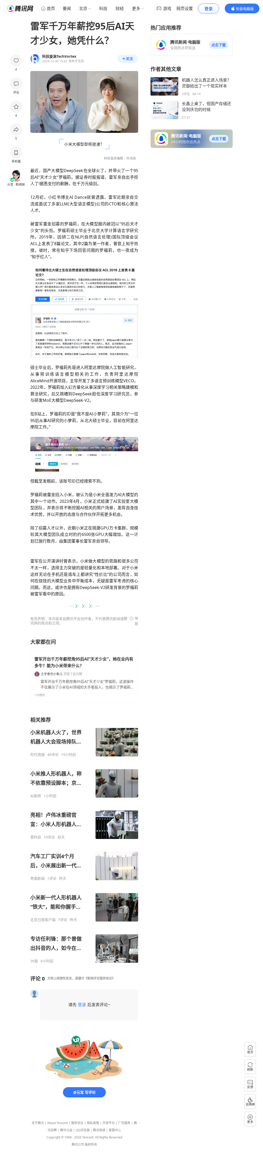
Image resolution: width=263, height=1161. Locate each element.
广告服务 (124, 1123)
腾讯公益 (66, 1130)
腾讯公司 (78, 1144)
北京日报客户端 (42, 920)
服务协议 (77, 1123)
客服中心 (115, 1130)
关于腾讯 (38, 1123)
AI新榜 (35, 796)
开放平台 (108, 1123)
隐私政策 (93, 1123)
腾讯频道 (99, 1130)
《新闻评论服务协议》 (99, 978)
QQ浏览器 (83, 1130)
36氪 (34, 961)
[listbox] (84, 840)
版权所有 (91, 1144)
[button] (218, 45)
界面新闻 (37, 878)
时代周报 (37, 754)
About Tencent (57, 1123)
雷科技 (35, 837)
